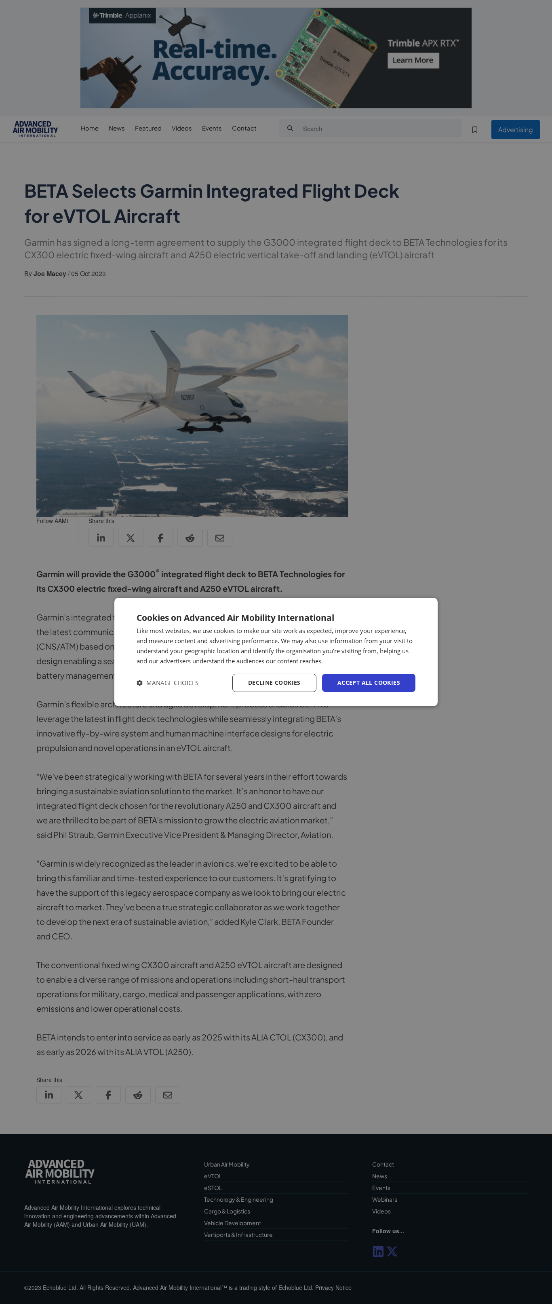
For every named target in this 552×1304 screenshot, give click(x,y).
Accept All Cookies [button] (368, 682)
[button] (167, 683)
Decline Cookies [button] (274, 682)
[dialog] (276, 652)
